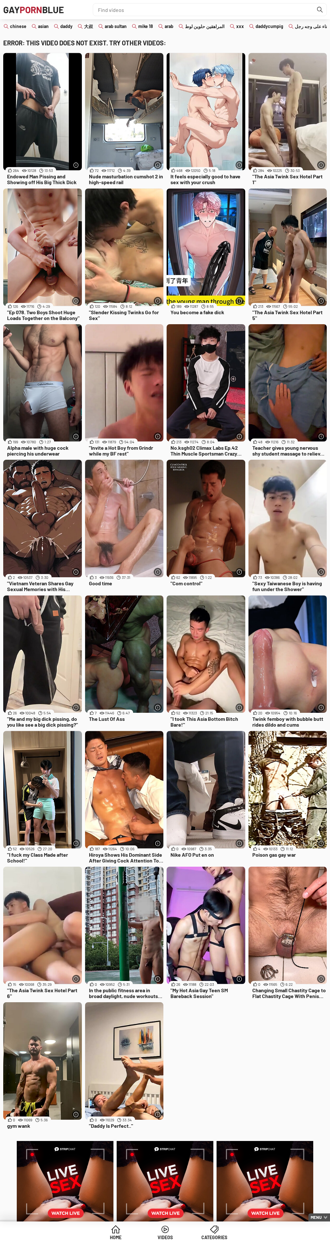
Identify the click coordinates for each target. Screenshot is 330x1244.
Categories (214, 1237)
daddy (66, 26)
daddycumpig (269, 26)
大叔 (88, 26)
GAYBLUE (33, 9)
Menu (316, 1217)
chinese (18, 26)
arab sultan (116, 26)
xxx (240, 26)
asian (43, 26)
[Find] (320, 9)
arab (169, 26)
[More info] (76, 165)
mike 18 (145, 26)
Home (115, 1237)
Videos (165, 1237)
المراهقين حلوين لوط (205, 26)
